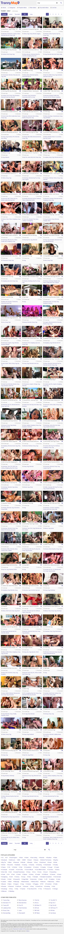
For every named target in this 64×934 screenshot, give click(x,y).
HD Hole (52, 910)
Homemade (58, 876)
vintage (35, 384)
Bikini (10, 862)
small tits (11, 385)
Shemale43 (22, 913)
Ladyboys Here (7, 908)
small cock (5, 384)
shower (53, 97)
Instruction (34, 879)
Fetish (19, 874)
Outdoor (29, 884)
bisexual (13, 97)
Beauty (36, 860)
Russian (4, 886)
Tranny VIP (6, 905)
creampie (51, 198)
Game (59, 874)
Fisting (31, 874)
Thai (40, 888)
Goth (11, 876)
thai (34, 219)
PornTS (21, 905)
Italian (41, 879)
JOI (46, 879)
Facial (3, 874)
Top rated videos (43, 7)
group (11, 35)
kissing (46, 713)
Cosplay (44, 867)
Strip (17, 888)
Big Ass (56, 860)
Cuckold (12, 869)
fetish (57, 54)
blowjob (51, 95)
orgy (14, 35)
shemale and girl (5, 35)
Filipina (25, 874)
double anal (56, 95)
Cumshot (50, 869)
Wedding (12, 891)
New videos (32, 7)
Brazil (50, 862)
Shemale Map (6, 913)
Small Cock (39, 886)
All (25, 14)
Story (11, 888)
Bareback (4, 860)
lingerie (15, 33)
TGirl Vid (37, 900)
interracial (33, 54)
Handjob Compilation (46, 876)
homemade (5, 75)
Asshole (42, 857)
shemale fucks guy (47, 76)
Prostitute (49, 884)
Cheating (39, 864)
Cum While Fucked (41, 869)
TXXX (40, 52)
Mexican (43, 881)
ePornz (36, 902)
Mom (58, 881)
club (29, 713)
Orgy (22, 884)
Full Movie (45, 874)
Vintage (56, 888)
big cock (34, 55)
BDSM (50, 75)
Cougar (50, 867)
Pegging (36, 884)
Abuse (27, 931)
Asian (27, 857)
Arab (21, 857)
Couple (57, 867)
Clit (9, 867)
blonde (34, 33)
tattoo (18, 33)
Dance (57, 869)
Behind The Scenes (46, 860)
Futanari (53, 874)
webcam (7, 157)
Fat (9, 874)
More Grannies (23, 900)
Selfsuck (18, 886)
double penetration (50, 426)
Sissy (32, 886)
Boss (36, 862)
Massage (16, 881)
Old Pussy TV (53, 908)
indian (50, 33)
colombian (29, 426)
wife (10, 116)
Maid (10, 881)
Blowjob (30, 862)
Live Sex (53, 7)
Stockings (4, 888)
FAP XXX (37, 910)
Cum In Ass (20, 869)
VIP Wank (37, 913)
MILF (29, 136)
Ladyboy (52, 879)
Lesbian (4, 881)
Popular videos (22, 7)
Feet (13, 874)
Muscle (4, 884)
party (14, 75)
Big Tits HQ (53, 905)
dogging (38, 33)
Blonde (23, 862)
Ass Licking (34, 857)
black (28, 75)
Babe (55, 857)
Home (3, 7)
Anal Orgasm (13, 857)
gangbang (29, 55)
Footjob (38, 874)
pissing (46, 281)
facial (18, 116)
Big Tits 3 (52, 902)
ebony (25, 54)
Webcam (4, 891)
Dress (28, 872)
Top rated (17, 14)
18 (55, 136)
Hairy (29, 876)
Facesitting (53, 872)
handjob (25, 198)
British (3, 864)
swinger (25, 136)
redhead (51, 178)
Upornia (19, 52)
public (46, 487)
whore (31, 755)
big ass (54, 33)
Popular (4, 14)
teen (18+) (26, 219)
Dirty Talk (4, 872)
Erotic (40, 872)
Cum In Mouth (29, 869)
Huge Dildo (25, 879)
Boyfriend (43, 862)
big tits (58, 33)
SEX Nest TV (38, 905)
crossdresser (56, 116)
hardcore (50, 303)
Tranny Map (10, 3)
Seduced (11, 886)
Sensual (26, 886)
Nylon (10, 884)
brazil (7, 303)
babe (61, 54)
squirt (44, 282)
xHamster (18, 72)
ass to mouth (55, 282)
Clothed (15, 867)
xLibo (20, 910)
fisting (11, 198)
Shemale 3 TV (6, 902)
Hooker (4, 879)
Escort (46, 872)
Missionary (51, 881)
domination (33, 95)
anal (5, 76)
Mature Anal (35, 881)
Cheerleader (48, 864)
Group (23, 876)
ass (30, 117)
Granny (17, 876)
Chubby (56, 864)
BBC (19, 860)
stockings (50, 116)
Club (21, 867)
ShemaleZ (18, 31)
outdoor (4, 54)
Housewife (17, 879)
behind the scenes (5, 529)
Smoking (47, 886)
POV (14, 136)
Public (56, 884)
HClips (61, 31)
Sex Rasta (53, 913)
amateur (47, 33)
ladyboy (46, 157)
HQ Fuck (37, 908)
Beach (30, 860)
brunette (30, 550)
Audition (49, 857)
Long (31, 14)
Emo (34, 872)
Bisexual (16, 862)
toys (8, 406)
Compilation (28, 867)
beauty (25, 322)
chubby (14, 713)
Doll (11, 872)
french (4, 116)
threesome (9, 33)
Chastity (32, 864)
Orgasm (16, 884)
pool (8, 54)
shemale (5, 33)
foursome (47, 466)
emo (4, 322)
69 (7, 857)
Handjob (36, 876)
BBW (31, 136)
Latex (58, 879)
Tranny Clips (6, 900)
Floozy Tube (6, 910)
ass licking (35, 116)
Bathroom (12, 860)
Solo (54, 886)
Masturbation (25, 881)
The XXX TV (53, 900)
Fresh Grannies (23, 908)
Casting (25, 864)
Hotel (10, 879)
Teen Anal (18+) (32, 888)
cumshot (24, 55)
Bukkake (18, 864)
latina (29, 157)
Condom (36, 867)
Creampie (4, 869)
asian (37, 219)
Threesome (48, 888)
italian (16, 487)
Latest (10, 14)
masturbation (58, 631)
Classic (4, 867)
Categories (11, 7)
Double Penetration (19, 872)
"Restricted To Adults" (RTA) (19, 929)
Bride (55, 862)
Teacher (23, 888)
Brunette (10, 864)
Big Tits (4, 862)
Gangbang (4, 876)
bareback (60, 75)
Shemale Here (22, 902)
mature (4, 219)
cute (46, 775)
